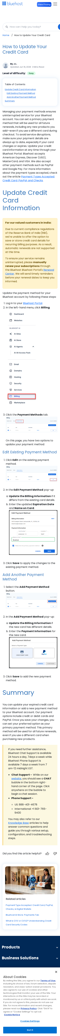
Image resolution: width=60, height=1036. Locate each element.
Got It (30, 1030)
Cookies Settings (30, 1021)
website (16, 778)
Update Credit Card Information (20, 89)
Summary (10, 101)
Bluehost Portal (32, 303)
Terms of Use (47, 980)
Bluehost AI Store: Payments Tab (22, 914)
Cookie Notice (12, 1014)
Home (6, 35)
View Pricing (44, 4)
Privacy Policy (29, 1008)
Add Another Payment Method (21, 97)
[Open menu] (55, 4)
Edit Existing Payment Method (21, 93)
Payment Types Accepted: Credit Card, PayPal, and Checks (29, 178)
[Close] (56, 971)
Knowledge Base (18, 823)
